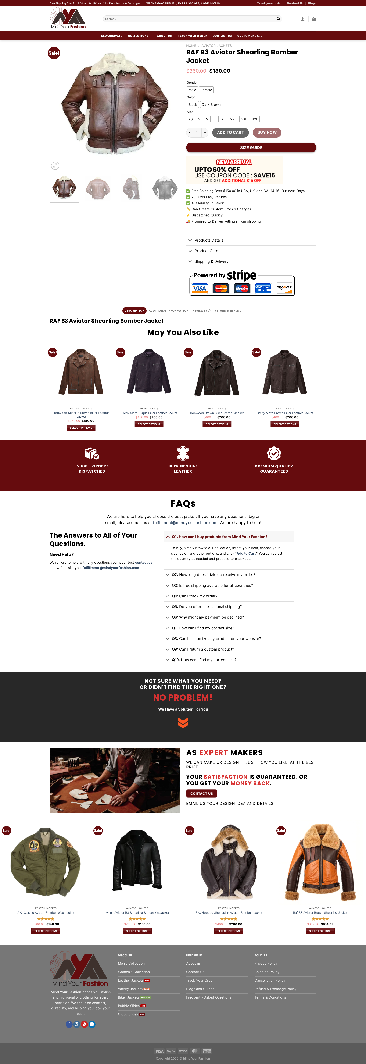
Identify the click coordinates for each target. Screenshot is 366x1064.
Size (190, 112)
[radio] (192, 90)
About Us (164, 36)
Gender (192, 83)
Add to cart (230, 132)
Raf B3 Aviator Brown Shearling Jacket (320, 912)
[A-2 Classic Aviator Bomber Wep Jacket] (45, 862)
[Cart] (314, 19)
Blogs (312, 3)
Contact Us (295, 3)
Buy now (267, 132)
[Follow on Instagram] (76, 1024)
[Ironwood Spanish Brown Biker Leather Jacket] (81, 373)
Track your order (269, 3)
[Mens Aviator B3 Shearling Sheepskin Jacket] (137, 862)
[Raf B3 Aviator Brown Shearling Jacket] (320, 862)
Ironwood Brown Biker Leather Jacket (217, 413)
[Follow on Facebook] (69, 1024)
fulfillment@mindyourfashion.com (185, 522)
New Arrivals (111, 36)
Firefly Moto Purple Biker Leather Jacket (149, 413)
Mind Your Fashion (196, 1058)
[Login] (303, 19)
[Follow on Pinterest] (84, 1024)
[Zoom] (55, 166)
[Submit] (278, 19)
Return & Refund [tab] (228, 310)
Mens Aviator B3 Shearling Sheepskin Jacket (137, 912)
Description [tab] (135, 310)
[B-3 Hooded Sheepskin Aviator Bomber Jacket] (228, 862)
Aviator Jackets (216, 45)
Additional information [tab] (169, 310)
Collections (138, 36)
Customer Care (249, 36)
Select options (81, 427)
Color (191, 97)
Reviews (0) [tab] (202, 310)
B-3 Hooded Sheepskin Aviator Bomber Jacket (228, 912)
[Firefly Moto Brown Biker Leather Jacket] (285, 373)
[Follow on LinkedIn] (92, 1024)
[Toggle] (190, 240)
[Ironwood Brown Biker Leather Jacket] (217, 373)
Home (191, 45)
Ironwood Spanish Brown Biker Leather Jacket (81, 415)
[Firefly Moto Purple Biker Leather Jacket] (149, 373)
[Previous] (57, 106)
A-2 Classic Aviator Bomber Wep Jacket (45, 912)
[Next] (172, 106)
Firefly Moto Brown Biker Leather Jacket (284, 413)
